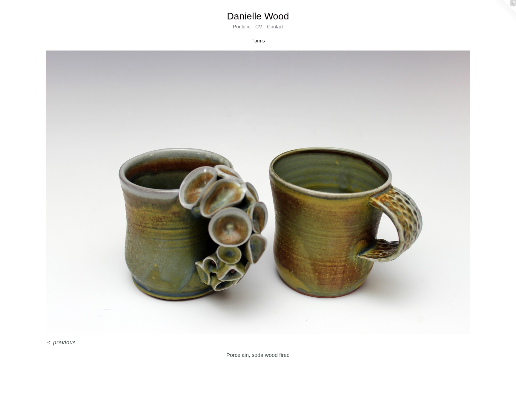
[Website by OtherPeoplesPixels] (504, 12)
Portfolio (242, 26)
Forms (258, 40)
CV (258, 26)
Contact (275, 26)
